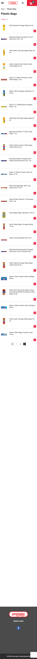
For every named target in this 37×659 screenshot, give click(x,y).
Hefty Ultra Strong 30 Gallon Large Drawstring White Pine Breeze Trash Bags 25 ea (22, 292)
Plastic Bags (11, 9)
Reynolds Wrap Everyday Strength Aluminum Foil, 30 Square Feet (21, 250)
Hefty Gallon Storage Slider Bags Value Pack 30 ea (21, 264)
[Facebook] (18, 628)
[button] (35, 31)
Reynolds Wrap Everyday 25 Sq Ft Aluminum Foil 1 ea (21, 38)
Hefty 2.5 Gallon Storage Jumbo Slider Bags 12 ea (20, 78)
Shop (3, 9)
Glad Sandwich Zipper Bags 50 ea (21, 25)
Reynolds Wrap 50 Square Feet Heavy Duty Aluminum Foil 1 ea (20, 160)
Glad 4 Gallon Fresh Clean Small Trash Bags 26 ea (20, 65)
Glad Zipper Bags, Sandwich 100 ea (21, 213)
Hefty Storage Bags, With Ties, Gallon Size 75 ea (20, 187)
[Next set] (24, 344)
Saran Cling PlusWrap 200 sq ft (20, 238)
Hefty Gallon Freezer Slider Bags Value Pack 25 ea (20, 146)
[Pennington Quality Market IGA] (13, 2)
